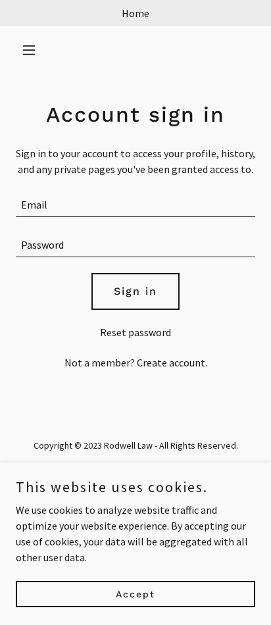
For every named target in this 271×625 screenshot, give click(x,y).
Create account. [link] (172, 362)
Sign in (135, 291)
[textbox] (135, 205)
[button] (34, 50)
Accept (135, 593)
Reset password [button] (135, 332)
